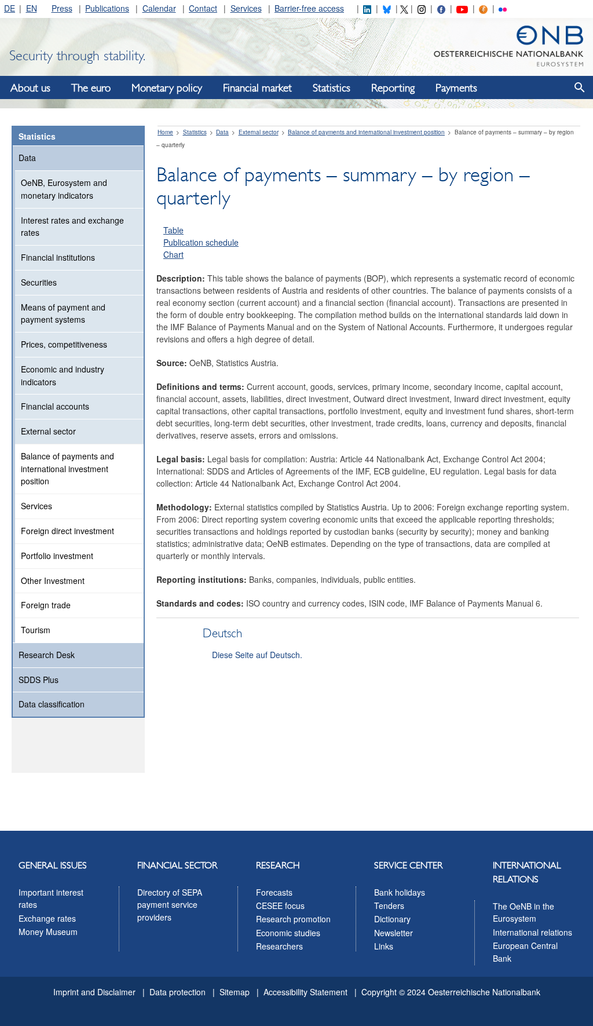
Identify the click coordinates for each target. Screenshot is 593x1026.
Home (165, 132)
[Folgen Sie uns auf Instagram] (421, 8)
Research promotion (293, 919)
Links (383, 946)
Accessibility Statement (305, 992)
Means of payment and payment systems (63, 313)
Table (173, 230)
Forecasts (274, 892)
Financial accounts (55, 406)
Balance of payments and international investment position (67, 468)
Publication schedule (201, 242)
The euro (91, 88)
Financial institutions (58, 257)
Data (27, 157)
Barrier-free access (309, 8)
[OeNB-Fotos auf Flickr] (502, 8)
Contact (203, 8)
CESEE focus (280, 905)
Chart (173, 254)
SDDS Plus (38, 679)
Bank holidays (399, 892)
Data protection (177, 992)
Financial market (257, 88)
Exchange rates (47, 918)
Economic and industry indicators (62, 375)
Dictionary (392, 919)
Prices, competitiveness (64, 344)
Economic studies (288, 933)
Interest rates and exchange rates (72, 226)
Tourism (35, 630)
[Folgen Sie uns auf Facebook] (441, 8)
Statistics (331, 88)
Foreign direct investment (67, 530)
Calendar (159, 8)
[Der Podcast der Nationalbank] (483, 8)
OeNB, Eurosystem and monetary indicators (64, 189)
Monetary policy (166, 88)
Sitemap (234, 992)
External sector (48, 431)
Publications (107, 8)
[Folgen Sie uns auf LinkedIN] (367, 8)
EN (31, 8)
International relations (532, 932)
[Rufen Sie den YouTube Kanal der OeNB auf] (462, 8)
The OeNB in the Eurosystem (523, 912)
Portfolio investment (57, 555)
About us (30, 88)
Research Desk (47, 654)
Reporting (393, 88)
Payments (456, 88)
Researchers (279, 946)
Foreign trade (46, 605)
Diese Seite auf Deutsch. (257, 654)
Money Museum (48, 931)
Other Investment (53, 580)
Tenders (389, 905)
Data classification (52, 704)
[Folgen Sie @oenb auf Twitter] (404, 8)
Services (246, 8)
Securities (39, 282)
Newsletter (393, 933)
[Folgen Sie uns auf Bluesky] (386, 8)
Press (62, 8)
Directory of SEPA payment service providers (169, 904)
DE (9, 8)
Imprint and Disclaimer (94, 992)
